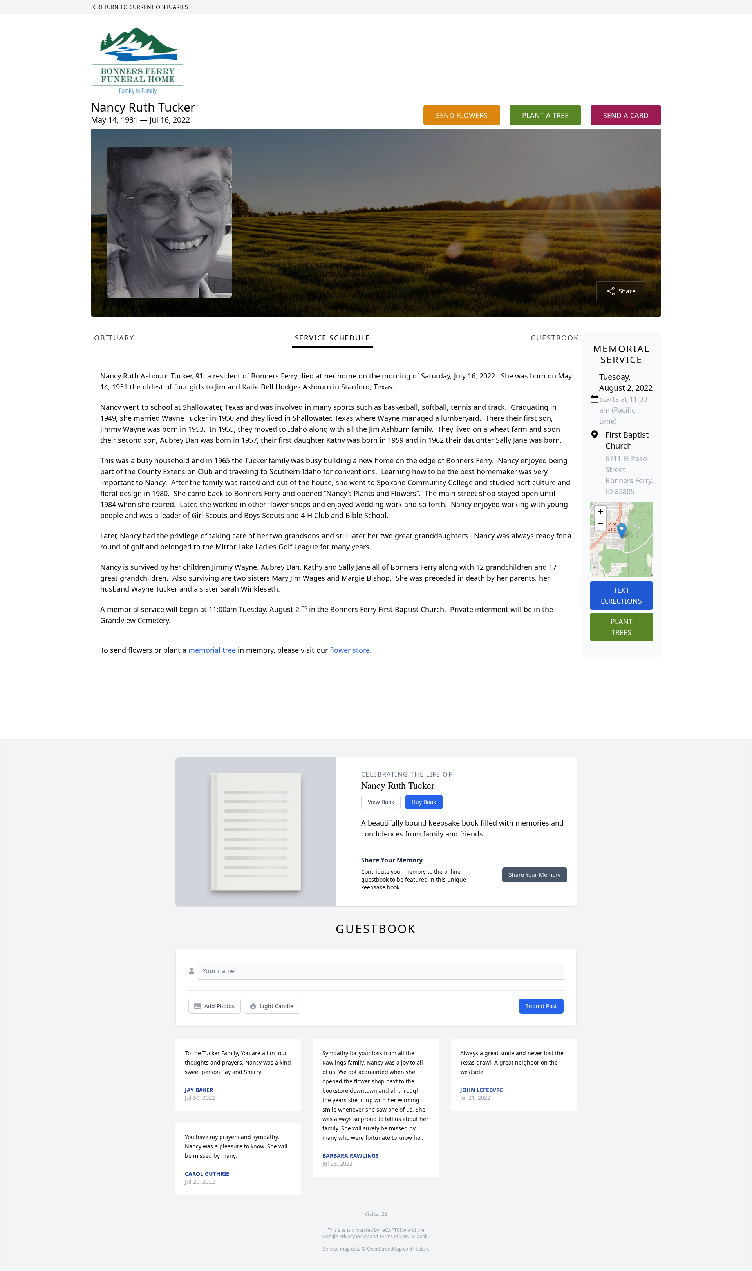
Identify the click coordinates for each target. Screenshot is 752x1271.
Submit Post (541, 1006)
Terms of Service (397, 1236)
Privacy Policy (354, 1236)
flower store (350, 650)
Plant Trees (622, 627)
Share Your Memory (534, 874)
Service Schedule (332, 337)
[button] (622, 531)
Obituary (114, 337)
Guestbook (555, 337)
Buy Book (424, 802)
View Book (381, 802)
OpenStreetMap (384, 1249)
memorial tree (212, 650)
